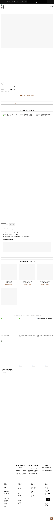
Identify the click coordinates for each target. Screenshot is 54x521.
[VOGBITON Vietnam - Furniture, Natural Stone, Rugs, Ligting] (2, 6)
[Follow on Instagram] (46, 510)
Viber (40, 100)
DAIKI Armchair (45, 282)
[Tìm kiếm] (46, 6)
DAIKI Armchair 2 (9, 282)
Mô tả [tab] (3, 224)
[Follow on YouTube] (46, 516)
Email (27, 105)
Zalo (14, 100)
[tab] (7, 224)
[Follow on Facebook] (46, 508)
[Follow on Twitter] (46, 512)
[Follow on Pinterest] (46, 514)
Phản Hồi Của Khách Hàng (6, 505)
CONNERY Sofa (9, 307)
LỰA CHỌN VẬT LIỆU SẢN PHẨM (27, 110)
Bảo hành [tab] (12, 224)
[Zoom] (2, 83)
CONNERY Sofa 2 (27, 282)
